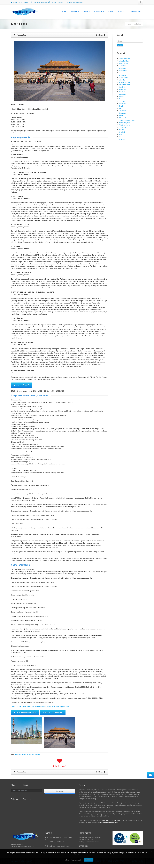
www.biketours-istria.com (111, 820)
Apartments (123, 70)
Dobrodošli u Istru (134, 11)
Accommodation (124, 58)
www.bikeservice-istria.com (108, 822)
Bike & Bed (122, 87)
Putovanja (98, 11)
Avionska (122, 80)
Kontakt (110, 11)
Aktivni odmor (123, 63)
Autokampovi (123, 77)
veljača (37, 754)
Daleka (121, 96)
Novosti (120, 11)
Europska (122, 101)
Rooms (121, 130)
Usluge (85, 11)
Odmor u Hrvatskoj (125, 118)
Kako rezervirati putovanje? (25, 712)
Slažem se (88, 860)
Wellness (122, 139)
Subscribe (60, 791)
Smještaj (74, 11)
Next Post (99, 35)
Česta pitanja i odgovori (52, 712)
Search (120, 45)
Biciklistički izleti (124, 82)
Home (64, 11)
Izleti (120, 108)
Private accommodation (127, 120)
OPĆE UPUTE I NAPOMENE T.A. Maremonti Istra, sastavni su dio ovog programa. (40, 706)
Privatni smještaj (124, 122)
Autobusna (122, 73)
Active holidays (124, 61)
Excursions (122, 104)
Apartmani (122, 66)
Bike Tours (122, 94)
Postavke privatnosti (73, 860)
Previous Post (21, 35)
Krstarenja (122, 111)
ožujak (24, 754)
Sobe (120, 134)
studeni (31, 754)
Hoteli (121, 106)
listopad (18, 754)
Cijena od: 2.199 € (21, 385)
